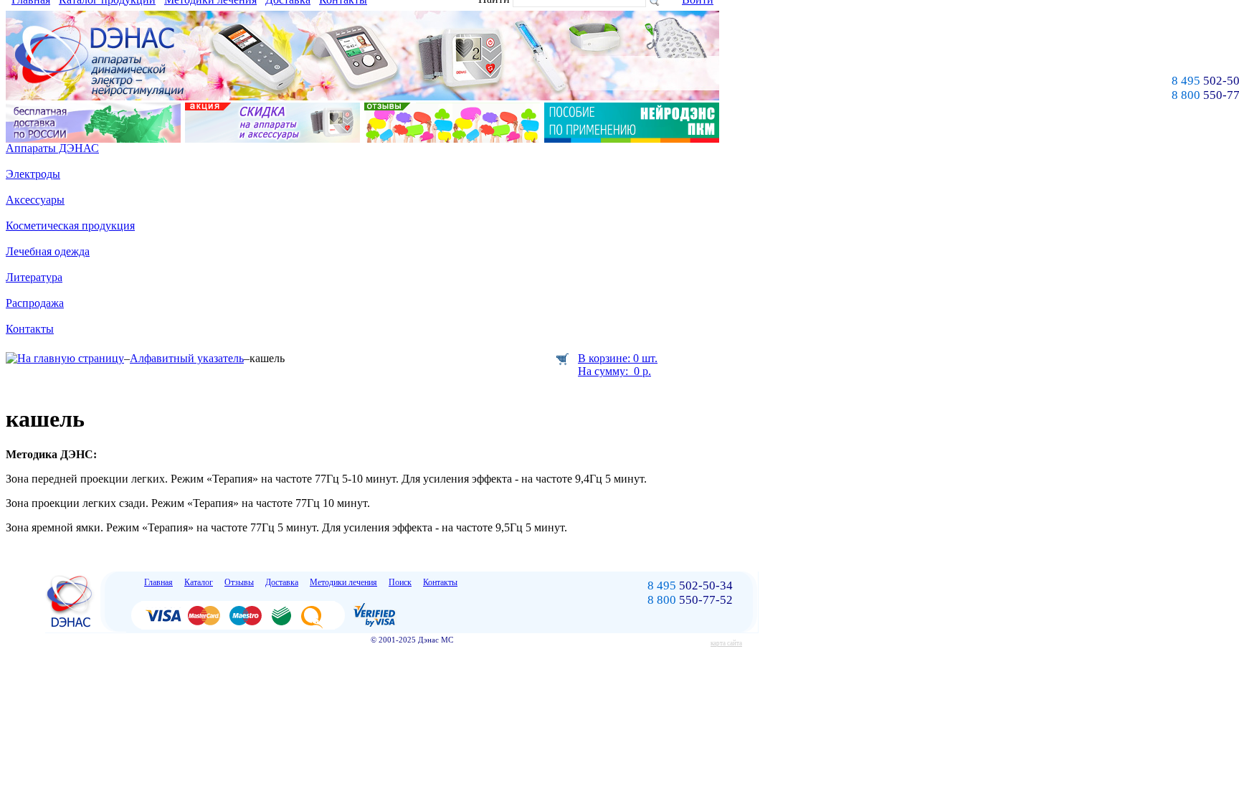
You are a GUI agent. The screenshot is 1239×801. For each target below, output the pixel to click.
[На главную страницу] (65, 358)
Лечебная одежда (48, 251)
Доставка (281, 582)
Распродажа (35, 303)
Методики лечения (343, 582)
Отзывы (239, 582)
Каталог (198, 582)
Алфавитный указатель (187, 358)
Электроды (33, 174)
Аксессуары (35, 200)
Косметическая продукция (70, 225)
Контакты (30, 329)
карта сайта (726, 643)
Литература (34, 277)
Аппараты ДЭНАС (52, 148)
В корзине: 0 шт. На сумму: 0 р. (618, 364)
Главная (158, 582)
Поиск (400, 582)
